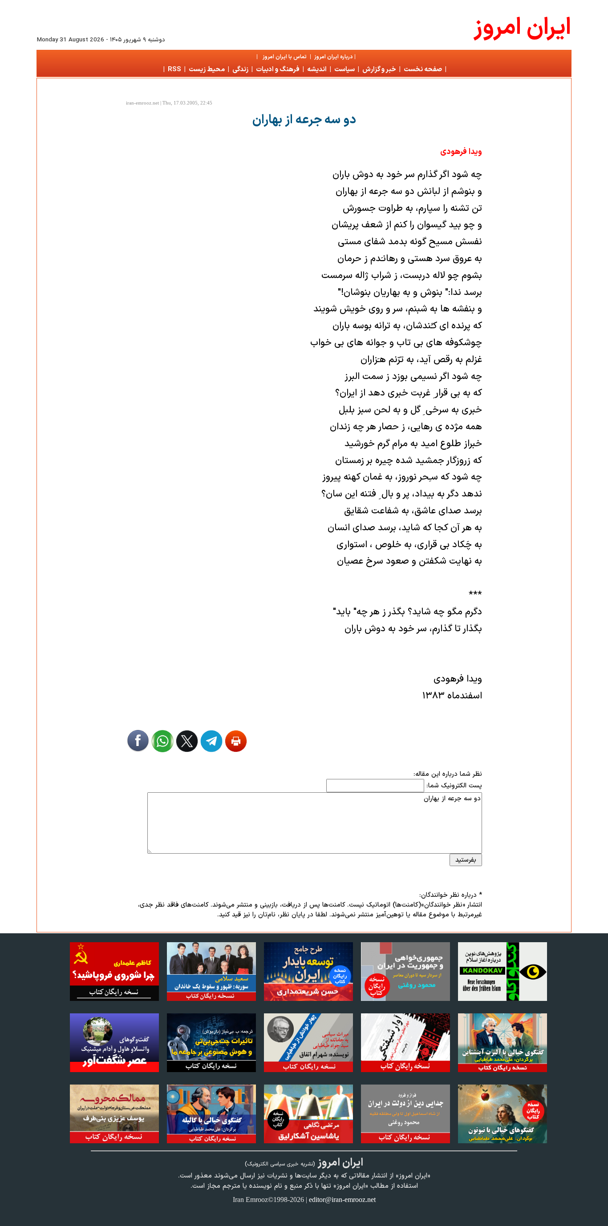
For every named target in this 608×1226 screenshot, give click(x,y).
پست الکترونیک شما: (454, 785)
